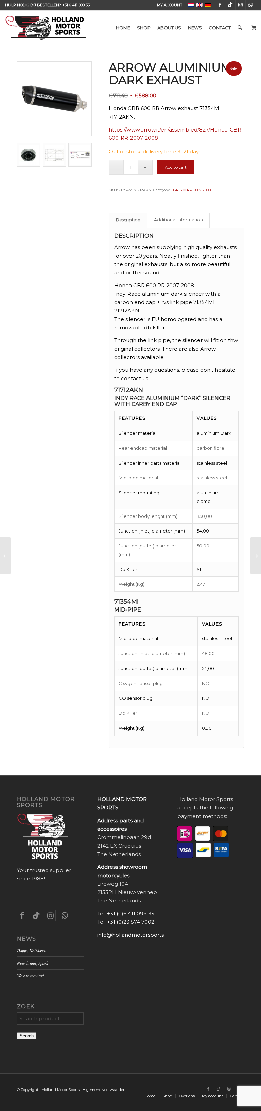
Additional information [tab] (178, 219)
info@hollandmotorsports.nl (133, 934)
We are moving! (30, 975)
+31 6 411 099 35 (76, 5)
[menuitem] (168, 5)
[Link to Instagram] (240, 5)
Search (27, 1035)
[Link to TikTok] (230, 5)
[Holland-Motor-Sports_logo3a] (45, 28)
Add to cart (176, 167)
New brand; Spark (32, 963)
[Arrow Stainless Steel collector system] (255, 555)
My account (169, 5)
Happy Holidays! (31, 950)
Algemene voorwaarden (104, 1089)
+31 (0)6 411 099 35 (130, 913)
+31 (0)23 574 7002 (130, 922)
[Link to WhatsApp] (251, 5)
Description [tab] (128, 219)
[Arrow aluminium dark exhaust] (5, 555)
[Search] (239, 28)
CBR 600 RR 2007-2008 (191, 190)
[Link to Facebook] (220, 5)
